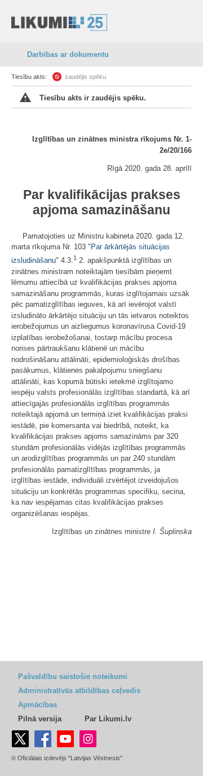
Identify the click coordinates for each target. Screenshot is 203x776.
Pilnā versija (39, 719)
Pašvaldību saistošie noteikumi (72, 676)
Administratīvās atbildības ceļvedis (79, 690)
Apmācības (37, 704)
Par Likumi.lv (108, 719)
